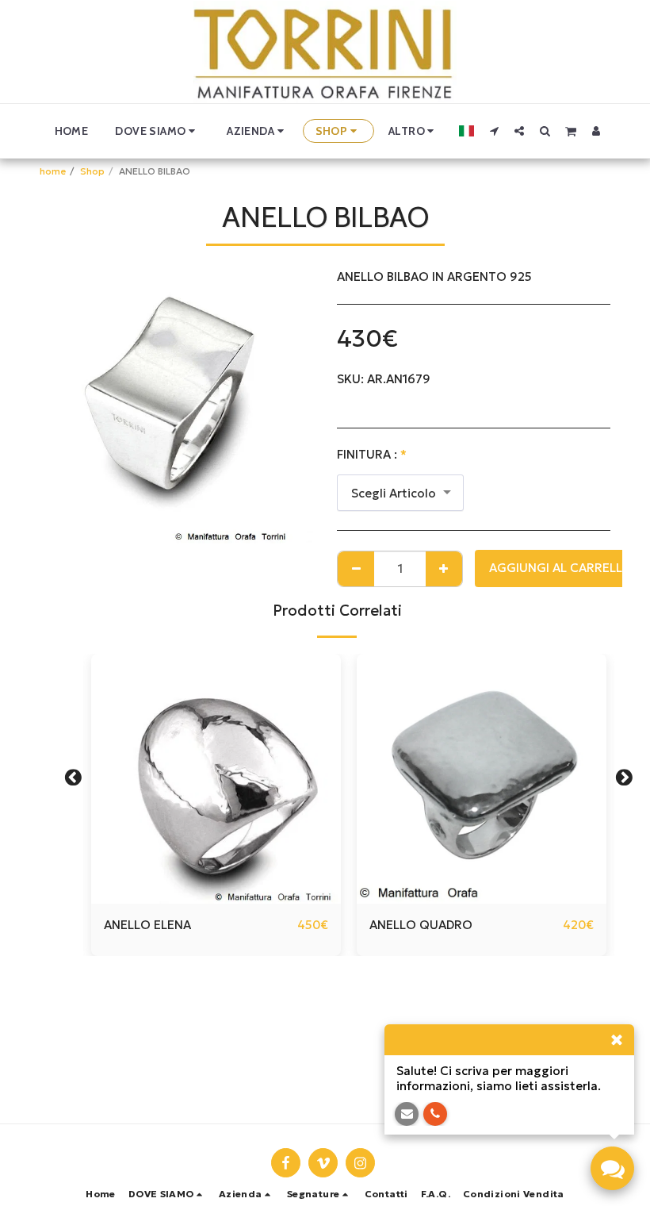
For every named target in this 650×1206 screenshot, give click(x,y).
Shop (92, 171)
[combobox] (400, 492)
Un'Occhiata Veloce (216, 897)
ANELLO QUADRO (420, 924)
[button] (157, 131)
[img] (216, 779)
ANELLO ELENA (147, 924)
